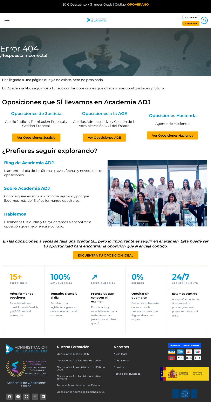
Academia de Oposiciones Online (26, 384)
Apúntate (192, 23)
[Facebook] (9, 397)
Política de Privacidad (127, 373)
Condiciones (121, 360)
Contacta (192, 17)
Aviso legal (120, 353)
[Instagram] (26, 397)
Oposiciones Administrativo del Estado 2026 (81, 368)
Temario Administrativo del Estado (78, 385)
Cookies (119, 367)
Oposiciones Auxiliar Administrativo (79, 360)
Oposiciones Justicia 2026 (73, 353)
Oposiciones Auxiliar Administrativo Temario (79, 377)
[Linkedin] (43, 397)
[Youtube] (18, 397)
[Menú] (7, 20)
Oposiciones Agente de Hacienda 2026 (80, 391)
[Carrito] (204, 20)
